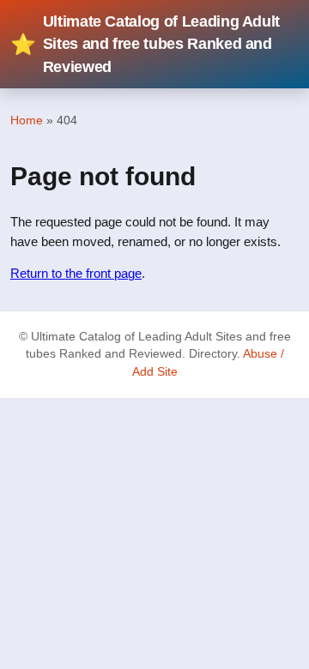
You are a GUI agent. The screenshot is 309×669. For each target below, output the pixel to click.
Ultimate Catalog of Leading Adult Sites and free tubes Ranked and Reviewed (145, 44)
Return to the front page (76, 273)
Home (26, 120)
